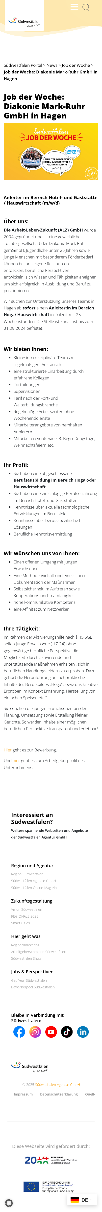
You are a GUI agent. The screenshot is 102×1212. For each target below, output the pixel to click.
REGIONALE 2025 (24, 916)
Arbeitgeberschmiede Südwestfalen (38, 951)
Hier (8, 750)
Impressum (23, 1094)
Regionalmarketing (25, 945)
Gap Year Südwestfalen (29, 980)
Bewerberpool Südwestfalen (33, 987)
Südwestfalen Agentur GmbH (33, 880)
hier (16, 760)
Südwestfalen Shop (26, 958)
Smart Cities (20, 923)
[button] (9, 1203)
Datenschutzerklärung (59, 1094)
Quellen (91, 1094)
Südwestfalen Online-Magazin (34, 887)
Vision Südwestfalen (26, 909)
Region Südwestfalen (27, 874)
